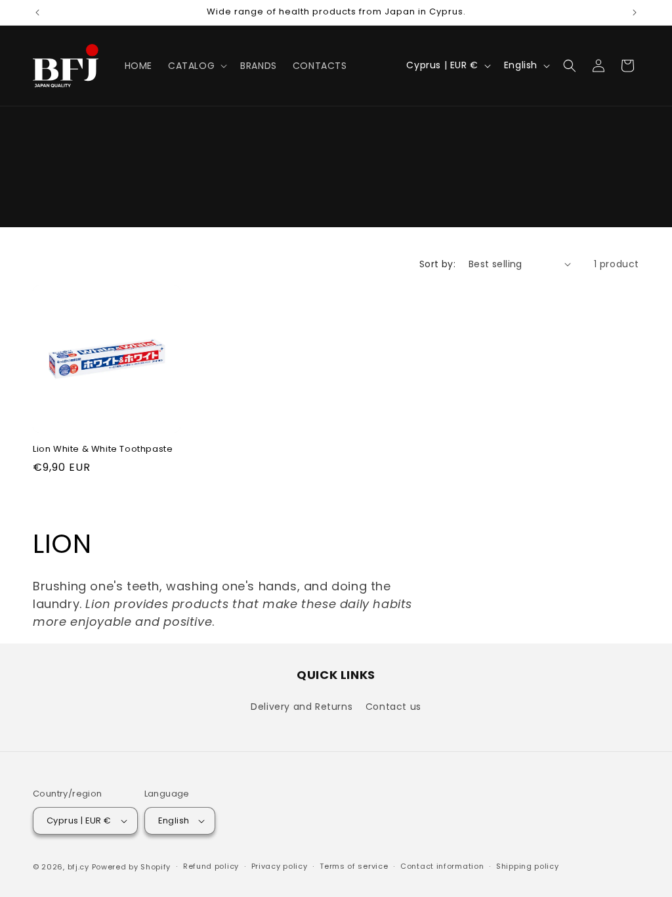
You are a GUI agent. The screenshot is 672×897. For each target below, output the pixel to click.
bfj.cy (78, 867)
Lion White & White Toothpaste (103, 449)
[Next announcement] (634, 12)
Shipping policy (527, 866)
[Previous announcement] (37, 12)
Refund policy (211, 866)
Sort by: (437, 264)
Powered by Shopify (131, 867)
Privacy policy (279, 866)
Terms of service (354, 866)
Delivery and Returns (301, 706)
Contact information (442, 866)
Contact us (393, 706)
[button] (196, 65)
